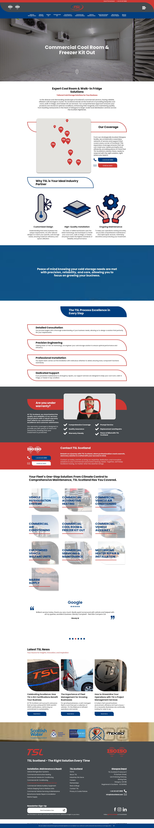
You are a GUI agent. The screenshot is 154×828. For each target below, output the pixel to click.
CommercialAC (57, 15)
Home (72, 772)
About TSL (73, 775)
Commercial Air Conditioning (37, 780)
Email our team (107, 165)
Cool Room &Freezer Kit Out (68, 15)
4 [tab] (78, 639)
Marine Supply (32, 797)
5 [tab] (81, 639)
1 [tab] (70, 639)
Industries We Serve (77, 777)
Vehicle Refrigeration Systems (38, 772)
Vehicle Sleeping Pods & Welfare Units (40, 789)
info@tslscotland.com (114, 794)
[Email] (47, 810)
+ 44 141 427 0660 (122, 1)
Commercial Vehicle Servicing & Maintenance (43, 791)
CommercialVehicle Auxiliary (80, 15)
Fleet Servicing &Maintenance (103, 15)
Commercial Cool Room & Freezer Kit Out (42, 783)
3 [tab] (75, 639)
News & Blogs (74, 786)
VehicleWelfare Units (91, 15)
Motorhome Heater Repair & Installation (41, 794)
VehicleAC (48, 15)
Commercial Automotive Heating (39, 775)
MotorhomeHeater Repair (115, 15)
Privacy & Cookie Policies (78, 791)
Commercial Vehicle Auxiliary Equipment (41, 786)
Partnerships (74, 783)
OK (114, 825)
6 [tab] (84, 639)
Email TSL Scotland (109, 1)
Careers (73, 780)
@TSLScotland (112, 814)
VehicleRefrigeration (32, 15)
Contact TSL (74, 789)
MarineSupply (124, 15)
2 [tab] (73, 639)
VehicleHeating (41, 15)
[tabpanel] (77, 608)
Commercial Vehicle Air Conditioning (40, 777)
